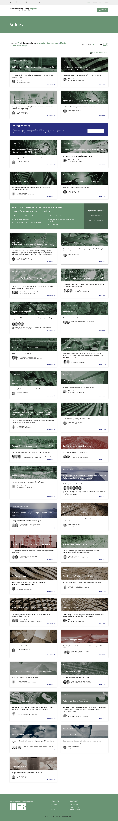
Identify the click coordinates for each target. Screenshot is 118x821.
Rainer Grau (76, 254)
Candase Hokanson (85, 681)
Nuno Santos (83, 290)
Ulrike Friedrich (33, 556)
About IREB (54, 804)
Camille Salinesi (76, 191)
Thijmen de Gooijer (33, 456)
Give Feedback (74, 804)
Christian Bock (24, 112)
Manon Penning (25, 485)
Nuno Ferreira (90, 290)
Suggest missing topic (95, 131)
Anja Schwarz (84, 456)
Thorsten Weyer (91, 491)
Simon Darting (87, 361)
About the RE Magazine (57, 807)
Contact (53, 809)
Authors (101, 2)
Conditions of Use (67, 816)
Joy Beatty (78, 681)
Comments (94, 2)
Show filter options (86, 44)
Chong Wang (36, 327)
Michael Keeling (42, 456)
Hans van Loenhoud (77, 422)
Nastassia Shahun (77, 159)
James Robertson (38, 292)
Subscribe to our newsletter (95, 220)
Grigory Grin (76, 390)
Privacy (58, 816)
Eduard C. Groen (28, 524)
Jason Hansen (24, 426)
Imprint (53, 816)
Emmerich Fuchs (35, 619)
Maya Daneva (29, 327)
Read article (50, 84)
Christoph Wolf (76, 556)
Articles (88, 2)
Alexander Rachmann (34, 746)
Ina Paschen (27, 619)
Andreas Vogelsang (82, 491)
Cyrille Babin (24, 80)
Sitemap (47, 816)
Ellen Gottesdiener (25, 649)
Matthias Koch (36, 524)
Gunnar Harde (76, 78)
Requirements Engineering (23, 9)
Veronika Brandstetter (78, 493)
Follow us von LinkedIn (95, 215)
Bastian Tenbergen (72, 491)
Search (106, 2)
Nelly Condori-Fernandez (45, 327)
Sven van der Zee (77, 586)
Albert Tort (23, 588)
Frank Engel (50, 746)
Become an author (75, 809)
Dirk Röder (33, 357)
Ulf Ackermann (79, 651)
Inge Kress (78, 456)
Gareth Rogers (24, 193)
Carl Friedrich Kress (77, 619)
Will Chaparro (49, 456)
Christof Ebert (24, 713)
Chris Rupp (27, 556)
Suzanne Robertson (29, 292)
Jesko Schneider (43, 746)
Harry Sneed (76, 715)
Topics (103, 10)
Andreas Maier (79, 361)
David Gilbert (27, 357)
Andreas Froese (99, 491)
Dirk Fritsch (86, 651)
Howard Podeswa (25, 258)
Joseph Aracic (76, 746)
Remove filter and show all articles (99, 52)
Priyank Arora (24, 392)
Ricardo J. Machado (98, 290)
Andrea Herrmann (20, 327)
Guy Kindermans (77, 110)
